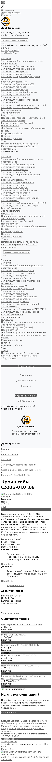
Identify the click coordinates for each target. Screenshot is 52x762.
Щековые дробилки (11, 236)
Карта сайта (7, 749)
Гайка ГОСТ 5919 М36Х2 (13, 634)
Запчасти (6, 156)
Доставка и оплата (11, 12)
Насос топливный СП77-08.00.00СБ (20, 665)
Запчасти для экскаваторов (15, 193)
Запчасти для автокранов (14, 169)
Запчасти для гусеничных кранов (18, 167)
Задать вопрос (8, 712)
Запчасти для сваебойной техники (19, 190)
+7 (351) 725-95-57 (10, 50)
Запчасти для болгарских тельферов (20, 205)
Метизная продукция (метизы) (17, 221)
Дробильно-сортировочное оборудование (23, 226)
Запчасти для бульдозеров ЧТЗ (17, 182)
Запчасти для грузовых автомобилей (20, 198)
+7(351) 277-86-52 (26, 395)
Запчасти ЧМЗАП (10, 200)
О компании (7, 10)
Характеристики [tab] (15, 585)
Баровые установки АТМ (14, 180)
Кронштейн (13, 613)
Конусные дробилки (12, 231)
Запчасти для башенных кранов (17, 164)
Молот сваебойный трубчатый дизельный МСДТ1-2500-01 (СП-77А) (23, 677)
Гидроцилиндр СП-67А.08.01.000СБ (20, 645)
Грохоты (5, 229)
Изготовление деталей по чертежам (20, 242)
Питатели (6, 234)
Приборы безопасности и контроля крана (23, 216)
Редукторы (7, 213)
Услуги (4, 239)
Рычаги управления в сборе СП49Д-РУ (21, 624)
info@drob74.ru (9, 53)
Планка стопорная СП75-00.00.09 (19, 655)
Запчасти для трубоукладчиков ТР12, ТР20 (23, 203)
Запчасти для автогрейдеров (16, 172)
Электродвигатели (11, 211)
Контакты (6, 15)
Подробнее (7, 564)
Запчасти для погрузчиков (15, 195)
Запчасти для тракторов (13, 185)
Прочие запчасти (10, 223)
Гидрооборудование (12, 208)
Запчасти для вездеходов (14, 187)
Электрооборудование (13, 218)
